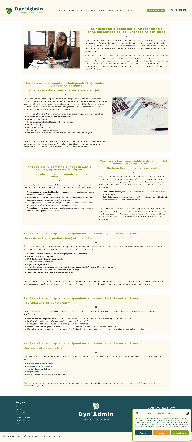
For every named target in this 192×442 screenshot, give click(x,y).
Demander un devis (156, 10)
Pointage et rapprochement (39, 366)
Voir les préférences (179, 433)
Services (84, 10)
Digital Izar (55, 436)
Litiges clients (33, 371)
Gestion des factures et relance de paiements (47, 374)
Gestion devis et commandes (40, 363)
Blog (130, 10)
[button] (187, 413)
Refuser (161, 433)
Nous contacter (24, 421)
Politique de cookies (160, 438)
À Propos (73, 10)
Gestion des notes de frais (38, 369)
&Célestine (40, 436)
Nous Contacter (117, 10)
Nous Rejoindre (99, 10)
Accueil (63, 10)
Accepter (143, 433)
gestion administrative (62, 383)
